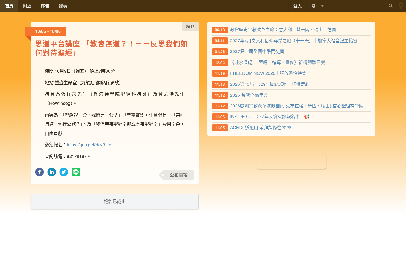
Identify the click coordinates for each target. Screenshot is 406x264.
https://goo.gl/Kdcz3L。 (89, 144)
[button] (39, 173)
